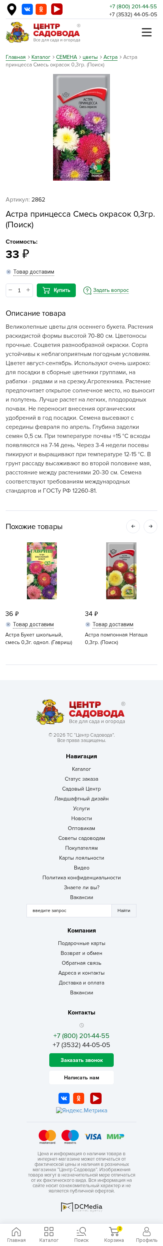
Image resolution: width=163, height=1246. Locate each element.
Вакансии (81, 897)
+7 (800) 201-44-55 (133, 6)
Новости (81, 818)
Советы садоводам (81, 838)
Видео (81, 868)
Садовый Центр (81, 789)
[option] (81, 127)
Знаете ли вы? (81, 887)
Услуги (81, 808)
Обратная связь (81, 963)
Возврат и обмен (81, 953)
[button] (133, 526)
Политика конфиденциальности (81, 877)
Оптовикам (81, 828)
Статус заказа (81, 779)
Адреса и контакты (81, 973)
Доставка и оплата (81, 983)
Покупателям (81, 848)
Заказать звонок (82, 1060)
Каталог (81, 769)
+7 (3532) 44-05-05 (133, 14)
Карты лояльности (81, 858)
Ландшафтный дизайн (81, 798)
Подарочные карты (81, 943)
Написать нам (81, 1077)
